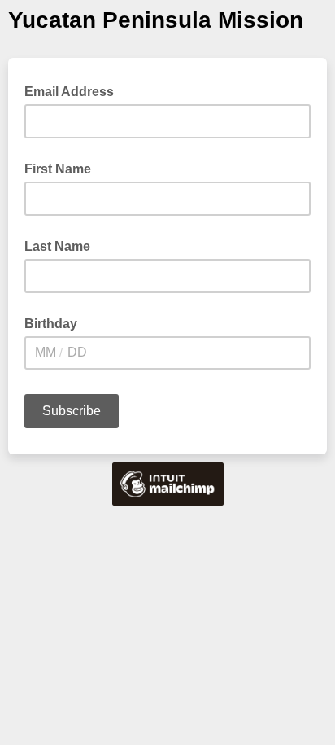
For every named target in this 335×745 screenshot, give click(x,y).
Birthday (50, 324)
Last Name (57, 246)
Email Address (74, 90)
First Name (57, 169)
